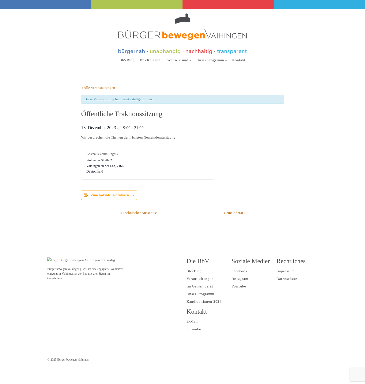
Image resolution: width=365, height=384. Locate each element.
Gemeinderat (235, 213)
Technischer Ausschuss (138, 213)
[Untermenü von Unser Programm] (226, 60)
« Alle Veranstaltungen (98, 88)
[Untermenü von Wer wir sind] (190, 60)
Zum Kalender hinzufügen (110, 195)
